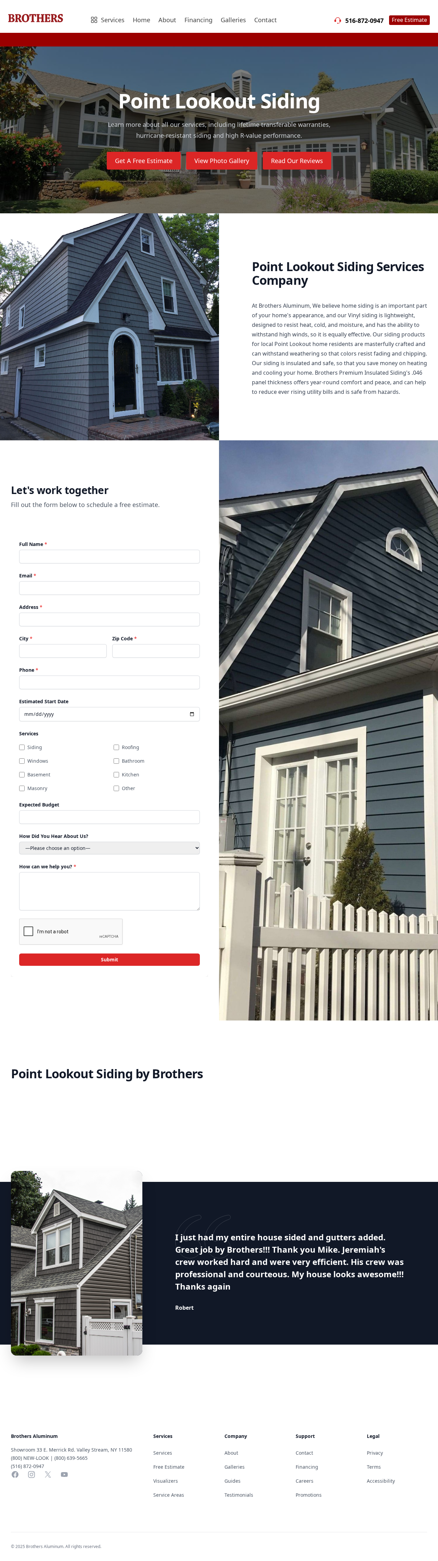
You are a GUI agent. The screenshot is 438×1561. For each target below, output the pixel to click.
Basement (38, 774)
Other (128, 788)
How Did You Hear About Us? (53, 836)
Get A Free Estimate (143, 161)
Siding (34, 747)
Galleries (233, 20)
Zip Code (124, 638)
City (26, 638)
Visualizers (165, 1481)
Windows (37, 761)
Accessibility (381, 1481)
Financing (198, 20)
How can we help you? (47, 866)
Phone (28, 670)
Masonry (37, 788)
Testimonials (238, 1495)
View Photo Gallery (221, 161)
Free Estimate (409, 20)
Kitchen (130, 774)
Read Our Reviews (297, 161)
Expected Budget (39, 804)
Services (28, 733)
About (167, 20)
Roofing (130, 747)
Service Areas (168, 1495)
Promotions (309, 1495)
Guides (232, 1481)
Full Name (33, 544)
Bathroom (133, 761)
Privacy (375, 1453)
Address (30, 607)
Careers (304, 1481)
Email (27, 575)
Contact (265, 20)
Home (141, 20)
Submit (109, 959)
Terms (374, 1467)
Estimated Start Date (43, 701)
